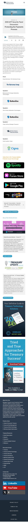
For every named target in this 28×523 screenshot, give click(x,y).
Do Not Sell (14, 519)
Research (6, 439)
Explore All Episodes (11, 211)
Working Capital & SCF (9, 457)
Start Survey (7, 256)
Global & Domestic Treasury (10, 423)
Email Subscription (8, 435)
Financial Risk (7, 463)
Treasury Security (8, 453)
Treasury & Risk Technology (10, 427)
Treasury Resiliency (8, 455)
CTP (5, 467)
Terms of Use (14, 506)
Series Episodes (8, 297)
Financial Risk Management (10, 425)
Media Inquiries (14, 510)
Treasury (6, 449)
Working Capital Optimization (10, 429)
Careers (14, 515)
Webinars (6, 443)
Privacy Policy (14, 502)
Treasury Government (9, 459)
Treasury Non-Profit (8, 461)
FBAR (5, 465)
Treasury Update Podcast (9, 441)
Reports (5, 437)
